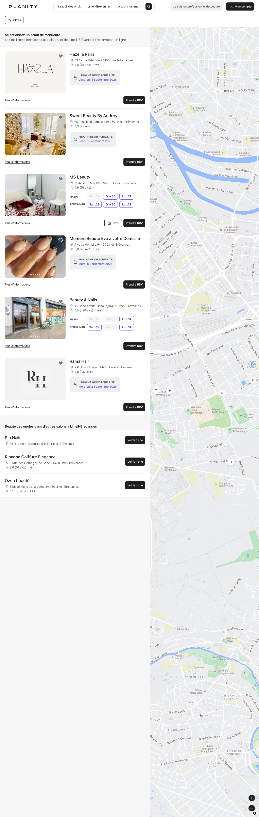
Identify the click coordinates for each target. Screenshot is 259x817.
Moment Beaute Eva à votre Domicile (105, 238)
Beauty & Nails (83, 299)
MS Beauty (80, 177)
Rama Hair (79, 361)
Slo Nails (13, 437)
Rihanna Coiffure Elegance (30, 456)
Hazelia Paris (82, 54)
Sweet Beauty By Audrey (93, 115)
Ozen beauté (17, 480)
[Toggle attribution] (254, 813)
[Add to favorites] (60, 56)
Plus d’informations (17, 100)
